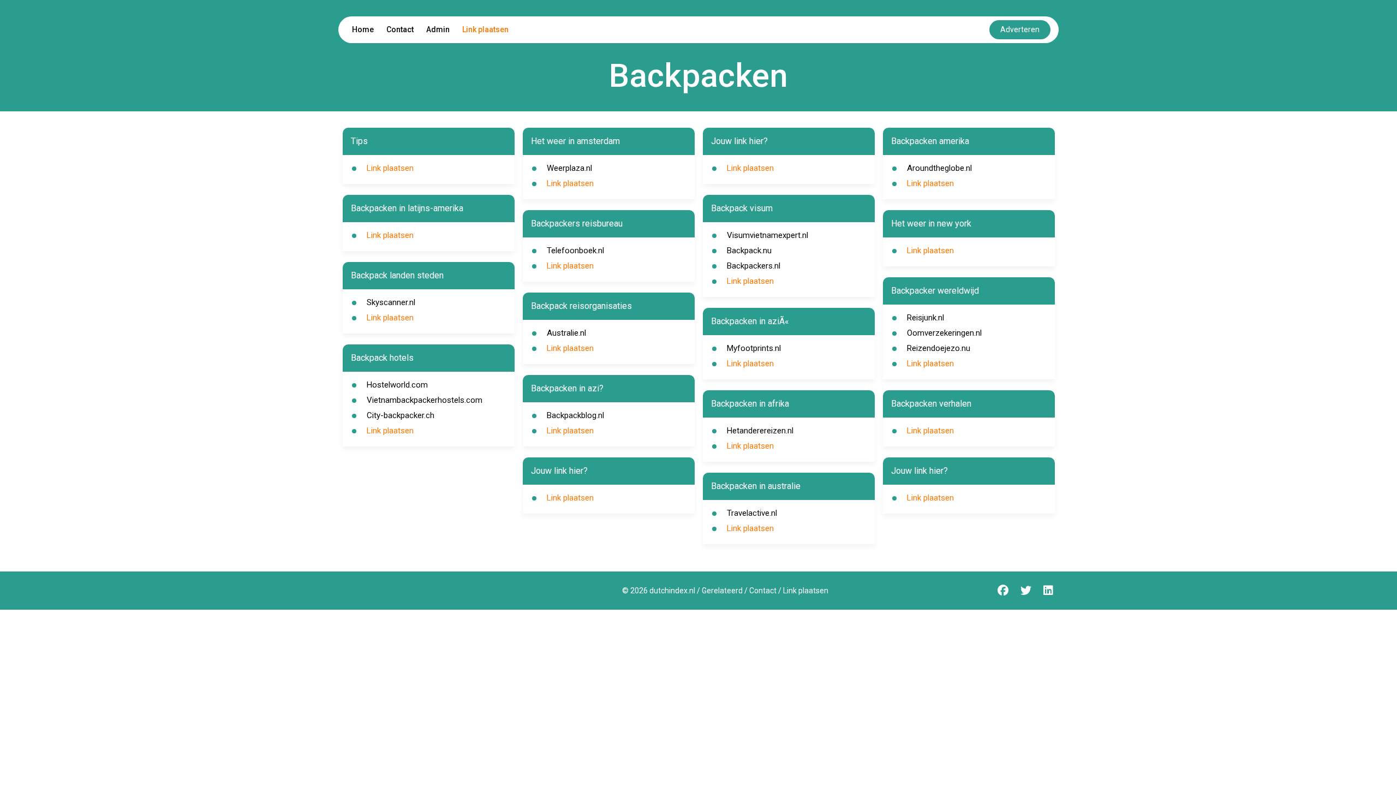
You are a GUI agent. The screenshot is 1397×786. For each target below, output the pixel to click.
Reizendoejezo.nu (938, 348)
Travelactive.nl (752, 513)
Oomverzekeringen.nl (944, 333)
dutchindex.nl (672, 590)
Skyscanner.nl (391, 302)
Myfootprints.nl (754, 348)
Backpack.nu (749, 250)
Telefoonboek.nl (575, 250)
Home (363, 29)
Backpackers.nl (753, 266)
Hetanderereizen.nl (760, 431)
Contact (400, 29)
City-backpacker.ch (400, 415)
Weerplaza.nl (569, 168)
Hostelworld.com (397, 385)
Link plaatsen (485, 29)
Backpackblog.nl (575, 415)
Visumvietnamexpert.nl (767, 235)
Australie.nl (566, 333)
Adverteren (1020, 29)
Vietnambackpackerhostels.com (424, 400)
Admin (438, 29)
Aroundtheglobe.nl (939, 168)
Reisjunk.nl (925, 318)
